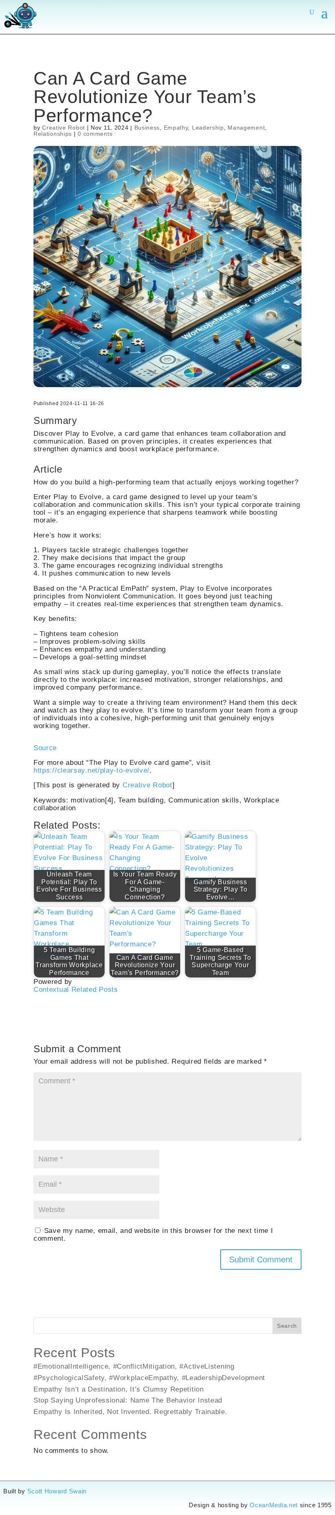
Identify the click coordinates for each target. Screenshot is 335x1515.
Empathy (176, 127)
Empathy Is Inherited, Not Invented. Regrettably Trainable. (131, 1411)
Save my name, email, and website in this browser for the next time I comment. (153, 1234)
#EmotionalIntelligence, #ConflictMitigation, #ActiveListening (134, 1366)
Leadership (208, 127)
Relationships (53, 133)
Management (246, 127)
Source (45, 748)
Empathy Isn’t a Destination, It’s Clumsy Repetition (119, 1389)
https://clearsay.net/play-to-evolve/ (92, 770)
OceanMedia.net (274, 1505)
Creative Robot (63, 127)
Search (287, 1325)
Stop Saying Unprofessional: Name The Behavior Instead (128, 1400)
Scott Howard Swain (57, 1491)
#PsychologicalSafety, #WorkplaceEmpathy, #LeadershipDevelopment (149, 1378)
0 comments (95, 133)
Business (147, 127)
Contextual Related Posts (76, 989)
